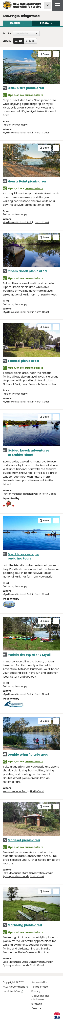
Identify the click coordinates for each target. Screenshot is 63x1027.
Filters (44, 23)
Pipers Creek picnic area (27, 271)
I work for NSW (11, 991)
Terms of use (39, 986)
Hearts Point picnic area (27, 181)
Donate (36, 1008)
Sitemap (36, 1004)
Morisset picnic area (24, 840)
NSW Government (14, 986)
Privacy (35, 991)
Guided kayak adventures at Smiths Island (28, 452)
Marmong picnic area (25, 925)
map (32, 40)
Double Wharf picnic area (28, 754)
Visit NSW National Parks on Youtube (20, 1022)
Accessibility (39, 982)
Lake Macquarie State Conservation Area (27, 873)
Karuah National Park (15, 791)
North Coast (42, 132)
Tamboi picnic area (23, 361)
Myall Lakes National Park (17, 132)
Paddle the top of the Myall (29, 654)
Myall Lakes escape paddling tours (23, 556)
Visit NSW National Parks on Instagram (13, 1022)
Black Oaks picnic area (26, 88)
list (20, 40)
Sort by (7, 33)
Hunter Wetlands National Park (20, 493)
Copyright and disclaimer (40, 997)
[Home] (7, 5)
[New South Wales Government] (57, 1015)
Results (15, 23)
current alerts (34, 95)
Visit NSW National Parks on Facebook (6, 1022)
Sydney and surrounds (16, 876)
